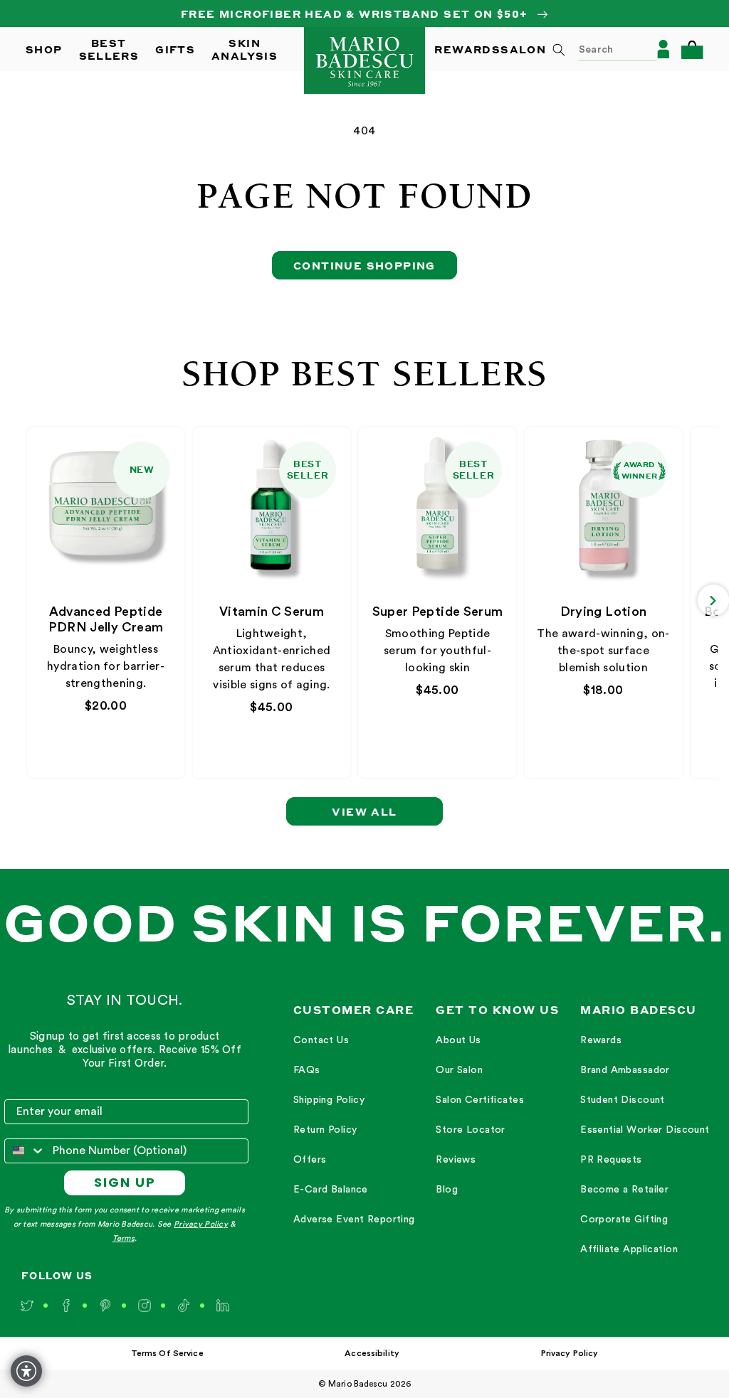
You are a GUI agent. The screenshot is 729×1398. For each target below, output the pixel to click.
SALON (523, 49)
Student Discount (622, 1100)
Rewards (601, 1040)
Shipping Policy (328, 1100)
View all (364, 811)
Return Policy (325, 1130)
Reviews (456, 1160)
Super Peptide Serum (437, 611)
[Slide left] (30, 600)
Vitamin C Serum (271, 611)
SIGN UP (125, 1182)
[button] (692, 49)
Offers (310, 1160)
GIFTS (175, 49)
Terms (123, 1238)
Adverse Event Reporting (354, 1219)
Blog (447, 1190)
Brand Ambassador (625, 1070)
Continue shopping (364, 265)
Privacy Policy (201, 1224)
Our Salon (459, 1070)
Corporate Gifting (624, 1219)
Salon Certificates (480, 1100)
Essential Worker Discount (645, 1130)
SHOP (44, 49)
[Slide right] (713, 600)
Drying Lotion (603, 611)
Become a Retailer (624, 1190)
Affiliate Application (629, 1249)
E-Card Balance (330, 1190)
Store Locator (470, 1130)
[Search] (559, 50)
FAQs (306, 1070)
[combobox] (599, 49)
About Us (458, 1040)
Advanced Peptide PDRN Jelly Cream (106, 619)
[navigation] (354, 1130)
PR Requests (611, 1160)
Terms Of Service (167, 1353)
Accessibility (372, 1353)
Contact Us (321, 1040)
